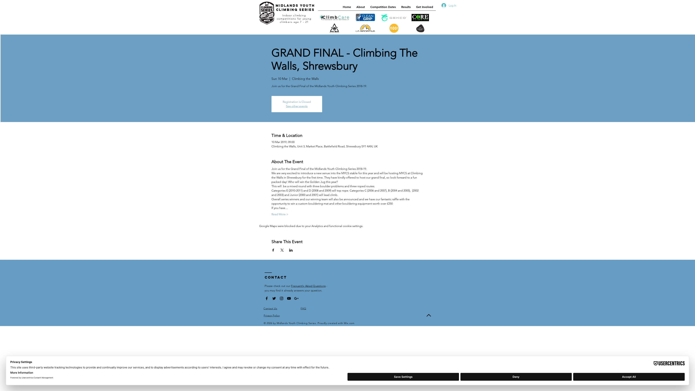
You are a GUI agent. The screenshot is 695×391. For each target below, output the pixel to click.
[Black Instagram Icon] (281, 298)
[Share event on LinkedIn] (291, 250)
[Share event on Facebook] (273, 250)
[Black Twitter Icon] (274, 298)
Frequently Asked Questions (308, 286)
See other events (297, 106)
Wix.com (349, 323)
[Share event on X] (282, 250)
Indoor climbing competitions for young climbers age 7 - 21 (294, 19)
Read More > (279, 214)
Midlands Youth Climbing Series (295, 7)
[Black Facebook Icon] (266, 298)
